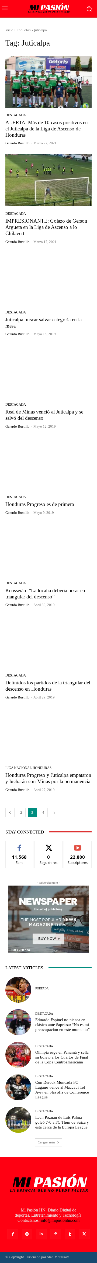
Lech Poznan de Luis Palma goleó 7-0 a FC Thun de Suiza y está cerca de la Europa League (62, 1122)
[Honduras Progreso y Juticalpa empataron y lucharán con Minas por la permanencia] (48, 735)
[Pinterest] (55, 1234)
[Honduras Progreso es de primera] (48, 464)
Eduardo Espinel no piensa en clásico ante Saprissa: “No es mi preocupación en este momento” (62, 1025)
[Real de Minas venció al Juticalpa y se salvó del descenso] (48, 371)
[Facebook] (12, 1234)
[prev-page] (10, 812)
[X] (84, 1234)
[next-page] (54, 812)
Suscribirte (77, 845)
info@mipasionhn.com (60, 1220)
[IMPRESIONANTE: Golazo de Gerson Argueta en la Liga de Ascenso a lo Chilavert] (48, 180)
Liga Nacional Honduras (28, 768)
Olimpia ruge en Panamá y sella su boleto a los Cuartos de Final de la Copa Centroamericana (62, 1057)
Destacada (15, 115)
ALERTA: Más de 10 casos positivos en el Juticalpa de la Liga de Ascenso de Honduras (46, 129)
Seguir (48, 845)
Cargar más (47, 1142)
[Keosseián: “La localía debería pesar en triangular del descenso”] (48, 550)
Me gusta (19, 845)
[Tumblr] (70, 1234)
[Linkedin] (41, 1234)
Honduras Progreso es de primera (39, 504)
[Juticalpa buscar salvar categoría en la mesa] (48, 279)
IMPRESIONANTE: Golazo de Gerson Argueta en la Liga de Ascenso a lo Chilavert (46, 227)
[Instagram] (27, 1234)
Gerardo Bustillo (17, 143)
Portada (42, 988)
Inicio (9, 30)
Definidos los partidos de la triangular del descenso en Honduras (47, 686)
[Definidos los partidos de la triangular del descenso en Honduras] (48, 642)
